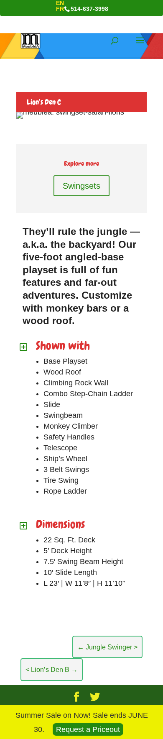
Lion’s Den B (54, 669)
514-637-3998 (89, 8)
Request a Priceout (88, 729)
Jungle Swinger (104, 647)
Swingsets (81, 185)
